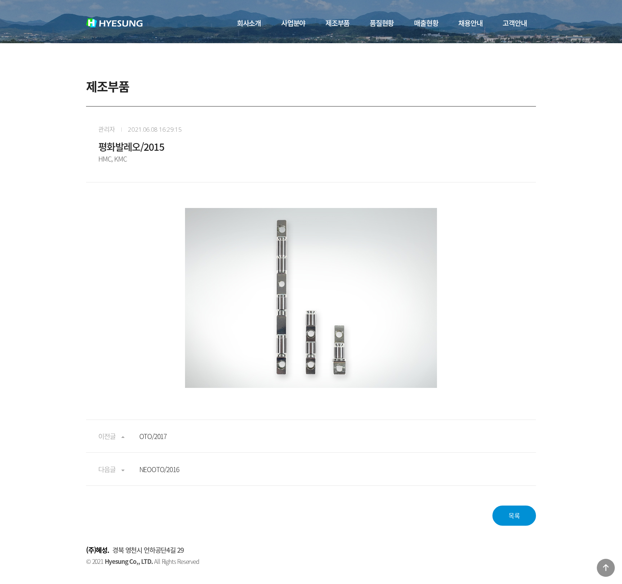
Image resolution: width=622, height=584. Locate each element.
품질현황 (382, 23)
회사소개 (249, 23)
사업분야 (293, 23)
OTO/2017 (153, 436)
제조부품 (337, 23)
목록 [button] (514, 515)
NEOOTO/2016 (159, 469)
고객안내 (514, 23)
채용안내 (470, 23)
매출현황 (426, 23)
